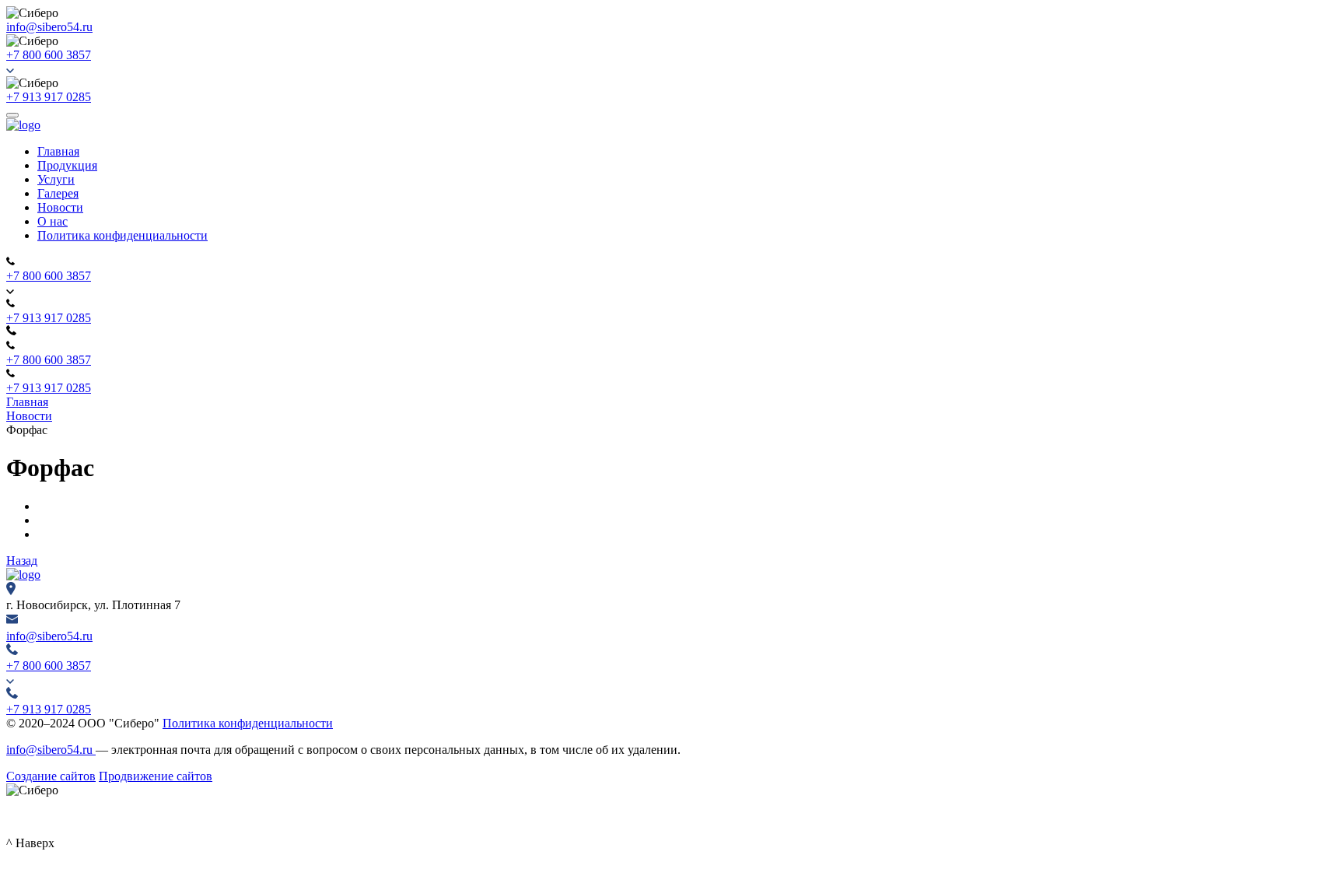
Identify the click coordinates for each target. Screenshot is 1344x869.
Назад (21, 560)
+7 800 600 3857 (48, 54)
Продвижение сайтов (155, 776)
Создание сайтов (51, 776)
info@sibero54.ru (49, 26)
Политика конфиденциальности (248, 723)
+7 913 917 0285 (48, 96)
